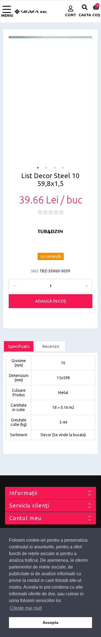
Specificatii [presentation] (18, 346)
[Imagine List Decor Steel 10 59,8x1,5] (50, 37)
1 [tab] (38, 168)
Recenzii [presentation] (50, 346)
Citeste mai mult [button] (26, 608)
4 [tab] (63, 168)
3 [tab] (55, 168)
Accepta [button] (50, 622)
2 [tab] (46, 168)
